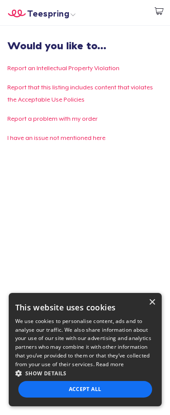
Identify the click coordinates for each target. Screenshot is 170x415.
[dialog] (85, 349)
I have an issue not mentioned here (56, 137)
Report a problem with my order (52, 118)
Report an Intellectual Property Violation (63, 68)
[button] (85, 373)
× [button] (152, 302)
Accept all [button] (85, 389)
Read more (110, 364)
